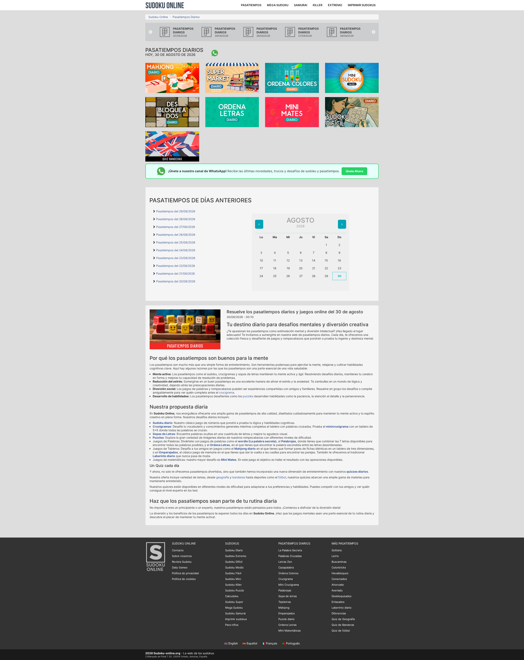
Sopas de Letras (164, 434)
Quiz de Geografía (343, 619)
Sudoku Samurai (235, 613)
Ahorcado (338, 584)
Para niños (231, 624)
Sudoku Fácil (233, 573)
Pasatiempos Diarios (186, 17)
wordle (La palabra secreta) (257, 441)
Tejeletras (284, 601)
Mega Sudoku (234, 607)
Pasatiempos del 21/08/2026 (175, 273)
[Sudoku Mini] (352, 77)
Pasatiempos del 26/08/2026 (175, 234)
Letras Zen (285, 561)
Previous (150, 32)
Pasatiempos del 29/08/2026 (175, 211)
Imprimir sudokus (236, 619)
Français (271, 643)
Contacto (178, 550)
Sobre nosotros (182, 556)
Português (292, 643)
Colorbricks (339, 567)
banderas (238, 477)
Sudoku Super (234, 601)
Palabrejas (288, 441)
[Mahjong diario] (172, 77)
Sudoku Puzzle (234, 590)
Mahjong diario (245, 448)
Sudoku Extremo (235, 556)
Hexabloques (340, 573)
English (233, 643)
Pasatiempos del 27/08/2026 (175, 227)
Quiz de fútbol (341, 630)
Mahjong (283, 607)
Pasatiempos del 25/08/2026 (175, 242)
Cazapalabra (286, 567)
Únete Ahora (354, 171)
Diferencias (339, 613)
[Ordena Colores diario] (292, 77)
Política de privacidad (185, 573)
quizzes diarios (357, 471)
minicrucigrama (337, 426)
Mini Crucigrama (288, 584)
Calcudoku (231, 596)
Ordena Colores (288, 573)
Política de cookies (184, 579)
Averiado (337, 590)
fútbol (282, 477)
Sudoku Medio (234, 567)
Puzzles (158, 437)
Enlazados (338, 601)
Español (252, 643)
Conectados (339, 579)
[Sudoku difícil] (352, 111)
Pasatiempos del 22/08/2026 (175, 265)
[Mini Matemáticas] (292, 111)
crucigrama (226, 392)
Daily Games (179, 567)
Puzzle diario (286, 619)
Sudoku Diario (234, 550)
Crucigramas (162, 426)
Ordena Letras (220, 445)
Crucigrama (285, 579)
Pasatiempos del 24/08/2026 (175, 250)
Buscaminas (339, 561)
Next (374, 32)
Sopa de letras (287, 596)
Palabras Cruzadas (290, 556)
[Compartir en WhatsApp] (214, 53)
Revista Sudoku (182, 561)
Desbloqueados (341, 596)
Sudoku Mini (233, 579)
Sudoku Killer (233, 584)
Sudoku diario (162, 423)
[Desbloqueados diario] (172, 111)
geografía (222, 477)
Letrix (335, 556)
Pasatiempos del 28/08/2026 (175, 219)
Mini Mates (228, 459)
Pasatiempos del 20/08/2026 (175, 281)
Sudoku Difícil (233, 561)
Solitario (337, 550)
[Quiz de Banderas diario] (172, 146)
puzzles (248, 396)
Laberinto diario (164, 456)
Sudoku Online (164, 5)
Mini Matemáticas (289, 630)
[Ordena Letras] (232, 111)
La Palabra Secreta (290, 550)
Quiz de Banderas (343, 624)
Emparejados (168, 452)
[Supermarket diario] (232, 77)
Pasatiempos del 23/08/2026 (175, 258)
